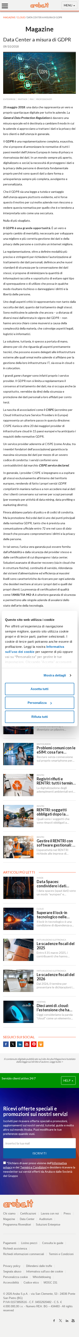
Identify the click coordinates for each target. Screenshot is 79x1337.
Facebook (6, 1044)
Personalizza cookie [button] (15, 1277)
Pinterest (33, 1044)
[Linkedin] (67, 1320)
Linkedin (20, 1044)
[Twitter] (60, 1320)
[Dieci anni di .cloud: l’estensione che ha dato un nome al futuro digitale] (18, 1012)
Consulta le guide (52, 1243)
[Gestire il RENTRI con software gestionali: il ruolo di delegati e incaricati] (18, 847)
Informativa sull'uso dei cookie (44, 1271)
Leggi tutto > (56, 1061)
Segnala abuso (12, 1271)
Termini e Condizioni (33, 1167)
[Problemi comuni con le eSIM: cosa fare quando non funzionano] (18, 754)
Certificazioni (28, 1213)
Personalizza (37, 702)
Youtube (26, 1044)
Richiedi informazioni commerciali (23, 1254)
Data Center (27, 1219)
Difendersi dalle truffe (39, 1266)
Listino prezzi (29, 1243)
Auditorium (45, 1219)
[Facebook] (54, 1320)
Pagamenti (9, 1243)
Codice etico (31, 1282)
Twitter (13, 1044)
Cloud (21, 17)
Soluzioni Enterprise (48, 1224)
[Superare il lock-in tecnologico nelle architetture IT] (18, 919)
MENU (68, 5)
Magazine (9, 1219)
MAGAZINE (9, 17)
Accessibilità (11, 1282)
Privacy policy (13, 1266)
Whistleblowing (42, 1277)
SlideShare (40, 1044)
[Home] (39, 6)
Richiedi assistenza (15, 1248)
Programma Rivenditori (17, 1224)
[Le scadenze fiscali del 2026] (18, 981)
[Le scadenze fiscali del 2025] (18, 950)
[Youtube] (73, 1320)
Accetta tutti (39, 689)
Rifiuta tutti (39, 717)
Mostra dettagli (55, 675)
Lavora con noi (50, 1213)
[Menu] (6, 6)
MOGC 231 (50, 1282)
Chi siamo (9, 1213)
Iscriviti (39, 1153)
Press (67, 1213)
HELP (67, 1080)
